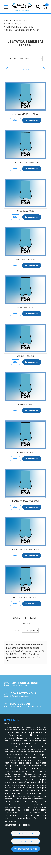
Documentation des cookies (17, 825)
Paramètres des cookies (25, 849)
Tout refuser (25, 841)
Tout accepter (25, 833)
